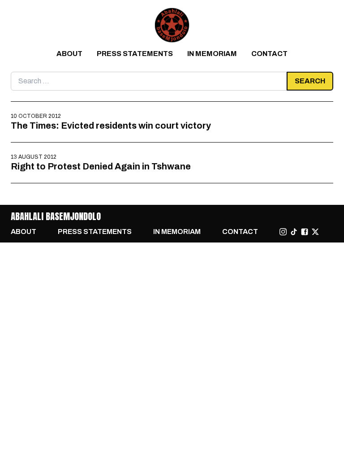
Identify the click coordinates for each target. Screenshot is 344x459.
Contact (269, 53)
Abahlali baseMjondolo (56, 216)
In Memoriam (212, 53)
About (69, 53)
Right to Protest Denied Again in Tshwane (101, 166)
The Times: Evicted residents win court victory (111, 125)
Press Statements (135, 53)
